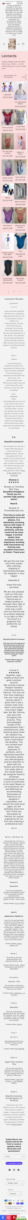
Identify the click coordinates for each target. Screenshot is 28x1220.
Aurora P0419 (19, 903)
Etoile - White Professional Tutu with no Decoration (15, 966)
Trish (20, 251)
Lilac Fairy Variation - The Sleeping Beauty (14, 1081)
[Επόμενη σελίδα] (19, 291)
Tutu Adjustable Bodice (20, 103)
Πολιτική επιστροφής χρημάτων (17, 1210)
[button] (4, 44)
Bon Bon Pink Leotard (8, 152)
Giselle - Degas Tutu (16, 944)
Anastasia (7, 94)
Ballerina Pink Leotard (20, 226)
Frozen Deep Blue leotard (7, 279)
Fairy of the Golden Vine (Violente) (16, 472)
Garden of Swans (20, 153)
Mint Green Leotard (20, 279)
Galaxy (7, 197)
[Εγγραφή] (22, 1156)
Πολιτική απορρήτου (15, 1213)
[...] (8, 470)
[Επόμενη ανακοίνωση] (25, 18)
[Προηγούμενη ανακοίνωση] (3, 18)
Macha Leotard (20, 202)
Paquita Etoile (16, 1124)
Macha (19, 1024)
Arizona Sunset (7, 127)
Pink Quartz (7, 225)
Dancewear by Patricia (16, 1206)
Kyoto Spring (20, 177)
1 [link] (8, 291)
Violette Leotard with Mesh (8, 253)
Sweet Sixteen (7, 178)
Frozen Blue (20, 126)
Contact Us (21, 1218)
